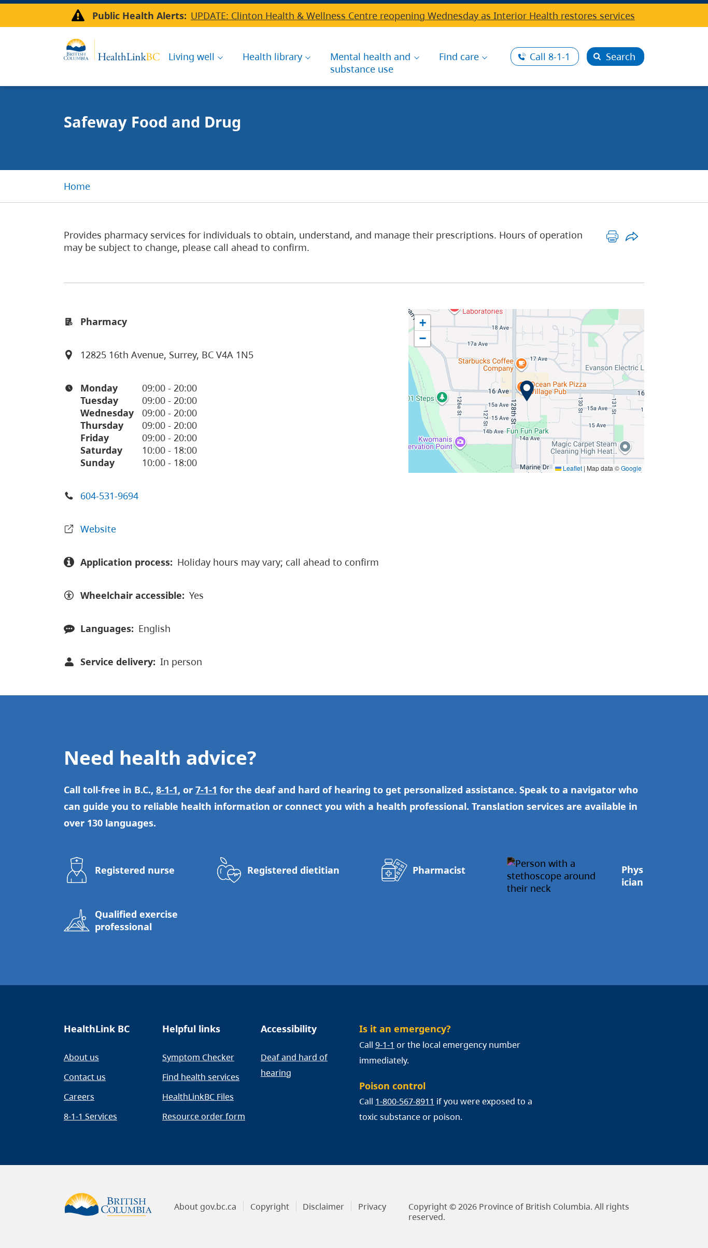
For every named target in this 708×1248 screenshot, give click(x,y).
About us (81, 1057)
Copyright (269, 1206)
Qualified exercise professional (136, 920)
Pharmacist (439, 870)
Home (77, 186)
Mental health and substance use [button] (370, 62)
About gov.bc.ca (205, 1206)
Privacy (372, 1206)
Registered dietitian (293, 870)
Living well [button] (191, 56)
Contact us (85, 1077)
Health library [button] (272, 56)
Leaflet (571, 468)
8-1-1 (550, 56)
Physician (632, 875)
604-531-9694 (109, 495)
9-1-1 (384, 1044)
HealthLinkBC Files (198, 1096)
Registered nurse (135, 870)
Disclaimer (323, 1206)
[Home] (112, 48)
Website (98, 529)
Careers (79, 1096)
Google (631, 468)
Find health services (200, 1077)
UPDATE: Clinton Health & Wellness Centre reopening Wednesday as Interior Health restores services (413, 15)
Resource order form (203, 1116)
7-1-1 (206, 789)
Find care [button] (459, 56)
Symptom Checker (198, 1057)
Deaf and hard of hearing (294, 1064)
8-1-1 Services (90, 1116)
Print (612, 236)
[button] (527, 391)
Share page (631, 236)
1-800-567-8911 (404, 1101)
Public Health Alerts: (139, 15)
